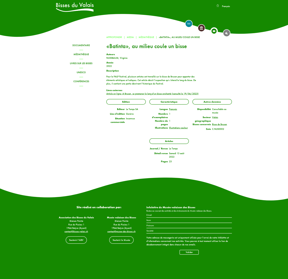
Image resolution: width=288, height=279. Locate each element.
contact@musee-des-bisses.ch (121, 231)
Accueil (217, 6)
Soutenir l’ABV (76, 240)
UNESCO (81, 72)
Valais (215, 117)
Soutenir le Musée (121, 240)
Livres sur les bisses (81, 63)
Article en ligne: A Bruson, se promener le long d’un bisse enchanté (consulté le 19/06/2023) (152, 93)
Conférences (81, 81)
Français (226, 6)
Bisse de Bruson (219, 124)
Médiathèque (81, 54)
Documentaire (81, 45)
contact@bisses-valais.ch (76, 231)
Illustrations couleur (178, 127)
